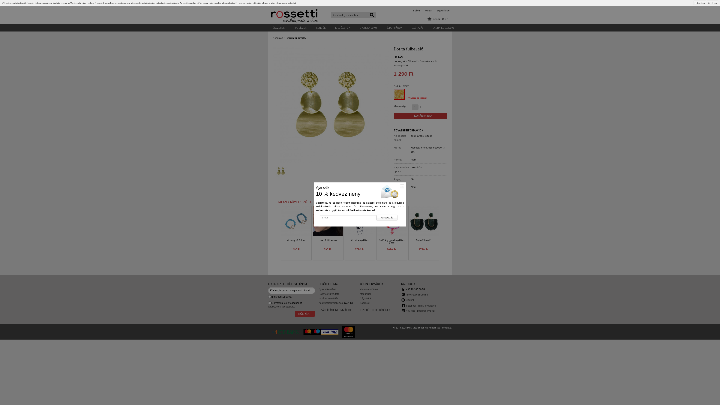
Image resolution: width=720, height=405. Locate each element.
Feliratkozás (387, 217)
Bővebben (712, 3)
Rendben (701, 3)
